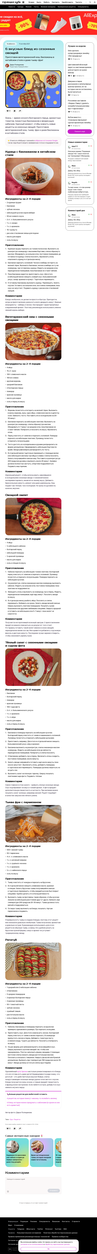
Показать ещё (80, 131)
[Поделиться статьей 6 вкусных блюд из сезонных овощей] (20, 111)
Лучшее (31, 2)
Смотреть (55, 2)
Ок (48, 1249)
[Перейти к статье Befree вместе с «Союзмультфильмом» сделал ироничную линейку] (80, 121)
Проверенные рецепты (67, 7)
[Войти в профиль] (94, 2)
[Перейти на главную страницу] (11, 2)
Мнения (28, 7)
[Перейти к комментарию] (80, 153)
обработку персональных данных (57, 1244)
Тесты (36, 7)
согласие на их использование (32, 1244)
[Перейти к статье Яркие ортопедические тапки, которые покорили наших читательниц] (41, 1152)
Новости (12, 7)
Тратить (78, 2)
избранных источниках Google (46, 140)
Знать (39, 2)
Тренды (20, 7)
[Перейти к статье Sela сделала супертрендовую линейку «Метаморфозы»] (80, 55)
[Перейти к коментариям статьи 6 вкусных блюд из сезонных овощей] (14, 111)
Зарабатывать (67, 2)
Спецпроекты (83, 7)
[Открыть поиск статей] (90, 2)
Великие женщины (48, 7)
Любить (46, 2)
